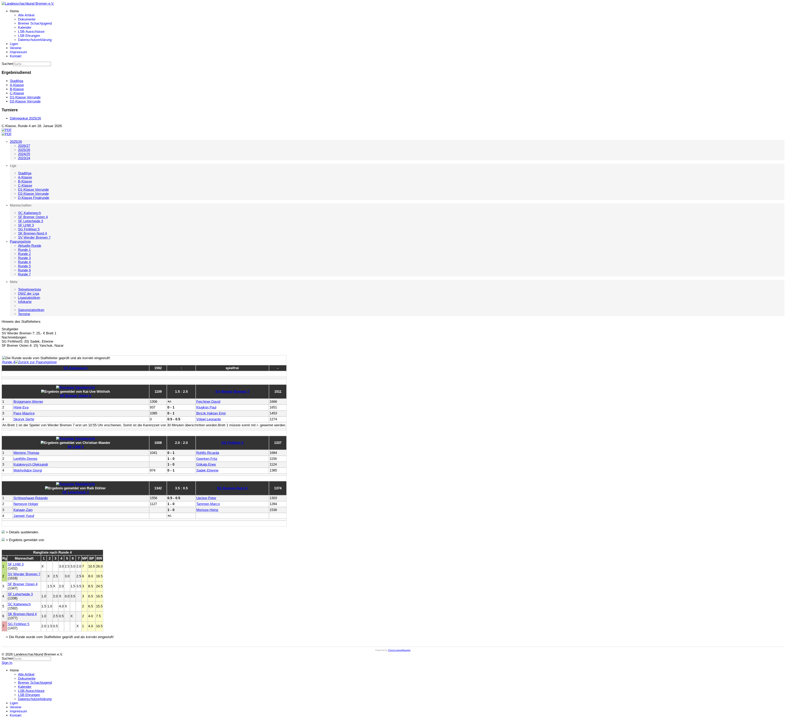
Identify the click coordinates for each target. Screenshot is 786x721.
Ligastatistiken (29, 298)
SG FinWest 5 (29, 229)
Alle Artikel (26, 15)
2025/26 (16, 142)
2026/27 (24, 146)
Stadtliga (24, 173)
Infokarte (25, 302)
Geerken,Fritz (206, 459)
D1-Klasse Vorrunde (33, 190)
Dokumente (26, 19)
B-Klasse (25, 181)
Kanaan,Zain (23, 510)
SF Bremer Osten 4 (33, 217)
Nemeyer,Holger (26, 504)
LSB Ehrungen (29, 36)
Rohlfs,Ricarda (207, 453)
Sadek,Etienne (207, 470)
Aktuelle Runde (29, 246)
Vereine (15, 48)
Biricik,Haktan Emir (211, 413)
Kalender (25, 27)
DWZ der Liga (28, 294)
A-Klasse (25, 177)
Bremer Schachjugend (35, 23)
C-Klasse (25, 185)
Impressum (18, 52)
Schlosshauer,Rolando (31, 498)
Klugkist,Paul (206, 407)
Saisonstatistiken (31, 310)
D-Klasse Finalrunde (33, 198)
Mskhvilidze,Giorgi (28, 470)
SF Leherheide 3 (30, 221)
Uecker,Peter (206, 498)
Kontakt (15, 56)
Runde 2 (24, 254)
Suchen (7, 64)
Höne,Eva (21, 407)
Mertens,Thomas (26, 453)
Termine (24, 314)
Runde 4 (24, 262)
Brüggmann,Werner (28, 402)
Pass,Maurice (24, 413)
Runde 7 (24, 274)
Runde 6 (24, 270)
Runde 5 (24, 266)
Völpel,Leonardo (208, 419)
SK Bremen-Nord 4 (32, 233)
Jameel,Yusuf (24, 516)
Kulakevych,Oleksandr (31, 464)
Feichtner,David (208, 402)
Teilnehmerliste (29, 289)
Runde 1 (24, 250)
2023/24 (24, 158)
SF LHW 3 (26, 225)
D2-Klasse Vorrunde (33, 194)
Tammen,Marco (208, 504)
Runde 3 (24, 258)
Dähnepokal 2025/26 (25, 118)
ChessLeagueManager (399, 650)
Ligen (14, 44)
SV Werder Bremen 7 (34, 237)
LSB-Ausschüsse (31, 32)
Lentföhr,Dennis (25, 459)
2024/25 (24, 154)
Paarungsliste (20, 242)
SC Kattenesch (29, 213)
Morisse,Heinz (207, 510)
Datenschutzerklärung (35, 40)
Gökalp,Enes (206, 464)
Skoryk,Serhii (24, 419)
